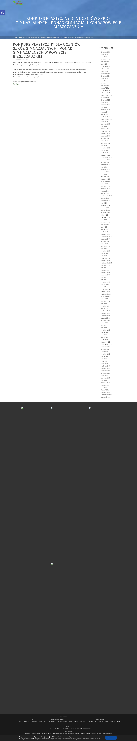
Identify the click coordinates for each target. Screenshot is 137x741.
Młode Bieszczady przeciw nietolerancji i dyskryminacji (66, 733)
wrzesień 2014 (105, 296)
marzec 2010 (105, 385)
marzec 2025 (105, 86)
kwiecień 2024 (105, 110)
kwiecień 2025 (105, 83)
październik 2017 (106, 237)
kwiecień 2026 (105, 59)
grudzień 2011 (105, 361)
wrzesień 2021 (105, 160)
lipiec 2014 (104, 299)
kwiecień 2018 (105, 222)
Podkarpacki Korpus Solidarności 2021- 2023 (91, 733)
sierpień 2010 (105, 373)
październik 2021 (106, 157)
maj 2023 (104, 126)
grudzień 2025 (105, 66)
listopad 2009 (105, 392)
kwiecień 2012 (105, 354)
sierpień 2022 (105, 138)
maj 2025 (104, 81)
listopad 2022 (105, 133)
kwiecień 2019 (105, 205)
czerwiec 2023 (105, 124)
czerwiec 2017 (105, 246)
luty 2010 (104, 387)
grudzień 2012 (105, 340)
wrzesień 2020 (105, 181)
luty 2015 (104, 287)
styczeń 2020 (105, 193)
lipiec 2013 (104, 323)
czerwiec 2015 (105, 277)
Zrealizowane (68, 731)
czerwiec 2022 (105, 143)
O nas (32, 719)
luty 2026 (104, 64)
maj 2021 (104, 167)
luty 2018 (104, 227)
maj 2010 (104, 380)
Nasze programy (63, 716)
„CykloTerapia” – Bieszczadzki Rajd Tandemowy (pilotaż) (38, 733)
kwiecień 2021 (105, 169)
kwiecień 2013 (105, 330)
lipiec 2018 (104, 215)
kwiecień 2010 (105, 383)
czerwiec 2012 (105, 352)
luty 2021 (104, 174)
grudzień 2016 (105, 258)
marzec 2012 (105, 356)
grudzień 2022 (105, 131)
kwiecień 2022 (105, 148)
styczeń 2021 (105, 177)
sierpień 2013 (105, 320)
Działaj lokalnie (100, 719)
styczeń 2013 (105, 337)
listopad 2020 (105, 179)
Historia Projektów (99, 721)
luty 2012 (104, 359)
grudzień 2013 (105, 311)
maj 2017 (104, 248)
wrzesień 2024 (105, 98)
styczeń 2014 (105, 308)
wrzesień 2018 (105, 210)
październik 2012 (106, 344)
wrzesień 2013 (105, 318)
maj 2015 (104, 280)
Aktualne (68, 726)
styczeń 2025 (105, 88)
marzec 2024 (105, 112)
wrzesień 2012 (105, 347)
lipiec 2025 (104, 78)
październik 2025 (106, 71)
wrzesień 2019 (105, 198)
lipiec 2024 (104, 102)
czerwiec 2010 (105, 378)
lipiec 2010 (104, 375)
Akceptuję (111, 738)
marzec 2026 (105, 62)
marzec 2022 (105, 150)
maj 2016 (104, 268)
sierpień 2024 (105, 100)
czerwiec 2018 (105, 217)
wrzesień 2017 (105, 239)
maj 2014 (104, 304)
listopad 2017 (105, 234)
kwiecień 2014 (105, 306)
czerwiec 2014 (105, 301)
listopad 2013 (105, 313)
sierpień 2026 (105, 52)
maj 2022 (104, 145)
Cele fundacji (26, 721)
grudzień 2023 (105, 117)
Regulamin (16, 84)
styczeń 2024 (105, 114)
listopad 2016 (105, 260)
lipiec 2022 (104, 141)
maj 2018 (104, 220)
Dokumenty (34, 721)
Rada (45, 721)
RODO (106, 721)
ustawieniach (95, 739)
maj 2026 (104, 57)
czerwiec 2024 (105, 105)
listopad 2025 (105, 69)
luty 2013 (104, 335)
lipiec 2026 (104, 54)
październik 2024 (106, 95)
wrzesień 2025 (105, 74)
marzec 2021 (105, 172)
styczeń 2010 (105, 390)
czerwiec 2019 (105, 201)
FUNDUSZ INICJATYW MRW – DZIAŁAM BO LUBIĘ (57, 728)
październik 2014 (106, 294)
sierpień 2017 (105, 241)
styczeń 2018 (105, 229)
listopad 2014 (105, 292)
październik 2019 (106, 196)
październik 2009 (106, 395)
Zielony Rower (51, 721)
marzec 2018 (105, 225)
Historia (19, 721)
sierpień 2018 (105, 213)
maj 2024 (104, 107)
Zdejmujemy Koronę (107, 733)
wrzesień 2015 (105, 275)
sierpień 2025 (105, 76)
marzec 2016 (105, 270)
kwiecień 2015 (105, 282)
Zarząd (40, 721)
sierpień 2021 (105, 162)
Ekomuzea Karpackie (62, 721)
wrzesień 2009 (105, 397)
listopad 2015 (105, 272)
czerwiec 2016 (105, 265)
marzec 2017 (105, 253)
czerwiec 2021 (105, 165)
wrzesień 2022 (105, 136)
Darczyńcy (90, 721)
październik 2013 (106, 316)
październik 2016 (106, 263)
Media (118, 721)
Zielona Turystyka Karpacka (57, 719)
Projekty (68, 724)
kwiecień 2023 (105, 129)
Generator (112, 721)
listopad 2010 (105, 368)
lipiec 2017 (104, 244)
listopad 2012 (105, 342)
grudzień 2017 (105, 232)
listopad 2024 (105, 93)
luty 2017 (104, 256)
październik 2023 (106, 119)
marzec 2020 (105, 191)
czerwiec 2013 (105, 325)
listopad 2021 (105, 155)
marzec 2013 (105, 332)
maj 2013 (104, 328)
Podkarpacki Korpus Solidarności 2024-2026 (80, 728)
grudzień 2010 (105, 366)
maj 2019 (104, 203)
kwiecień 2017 (105, 251)
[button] (2, 12)
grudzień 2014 (105, 289)
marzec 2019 (105, 208)
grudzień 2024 (105, 90)
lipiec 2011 (104, 364)
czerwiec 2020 (105, 186)
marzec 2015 (105, 284)
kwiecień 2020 (105, 189)
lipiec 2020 (104, 184)
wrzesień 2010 (105, 371)
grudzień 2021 (105, 153)
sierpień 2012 (105, 349)
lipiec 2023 (104, 122)
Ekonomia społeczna (73, 721)
